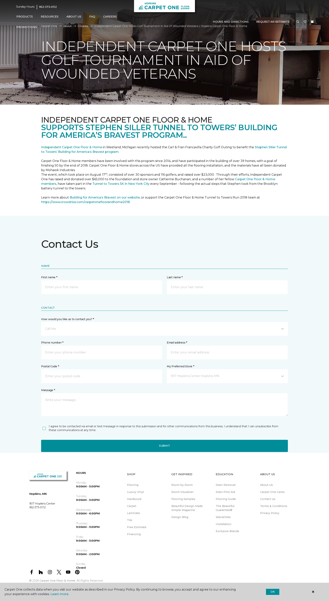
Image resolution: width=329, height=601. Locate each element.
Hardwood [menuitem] (134, 499)
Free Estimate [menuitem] (136, 527)
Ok (273, 591)
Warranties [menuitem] (223, 517)
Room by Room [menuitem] (182, 485)
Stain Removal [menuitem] (226, 485)
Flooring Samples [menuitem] (183, 499)
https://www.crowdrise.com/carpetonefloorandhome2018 (85, 202)
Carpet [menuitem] (131, 506)
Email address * (177, 342)
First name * (49, 277)
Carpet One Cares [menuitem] (272, 492)
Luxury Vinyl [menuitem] (135, 492)
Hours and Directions (230, 21)
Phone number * (52, 342)
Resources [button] (49, 16)
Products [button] (24, 16)
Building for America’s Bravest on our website (105, 197)
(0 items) (312, 21)
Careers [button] (110, 16)
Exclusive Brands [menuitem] (227, 531)
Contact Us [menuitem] (267, 499)
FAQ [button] (92, 16)
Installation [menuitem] (223, 524)
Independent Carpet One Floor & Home (71, 147)
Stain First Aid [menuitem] (225, 492)
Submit (164, 445)
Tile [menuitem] (129, 520)
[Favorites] (305, 22)
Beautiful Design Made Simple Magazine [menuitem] (187, 508)
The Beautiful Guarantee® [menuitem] (225, 508)
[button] (297, 22)
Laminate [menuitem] (133, 513)
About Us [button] (73, 16)
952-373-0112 (48, 7)
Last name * (175, 277)
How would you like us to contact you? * (67, 319)
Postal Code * (50, 366)
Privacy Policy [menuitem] (269, 513)
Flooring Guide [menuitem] (226, 499)
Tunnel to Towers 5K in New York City (120, 184)
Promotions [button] (26, 27)
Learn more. (59, 594)
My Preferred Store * (180, 366)
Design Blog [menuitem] (179, 517)
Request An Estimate (273, 21)
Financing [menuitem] (134, 534)
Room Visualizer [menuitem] (182, 492)
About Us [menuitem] (266, 485)
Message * (48, 390)
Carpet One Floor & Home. (58, 580)
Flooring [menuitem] (132, 485)
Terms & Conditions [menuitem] (273, 506)
